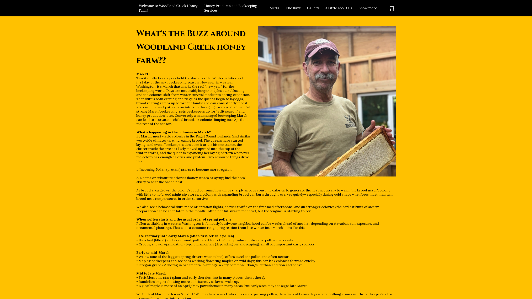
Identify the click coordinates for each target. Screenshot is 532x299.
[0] (391, 8)
